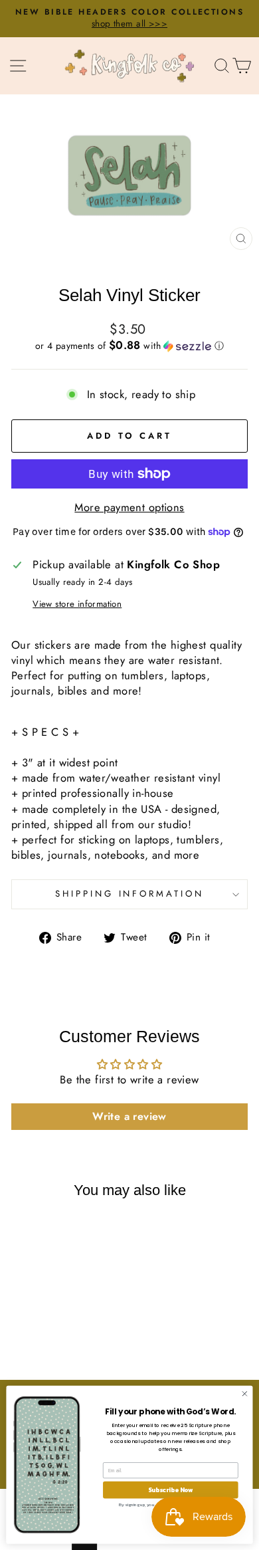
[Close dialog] (244, 1393)
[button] (129, 345)
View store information (77, 604)
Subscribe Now (170, 1489)
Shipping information (130, 893)
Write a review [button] (129, 1116)
